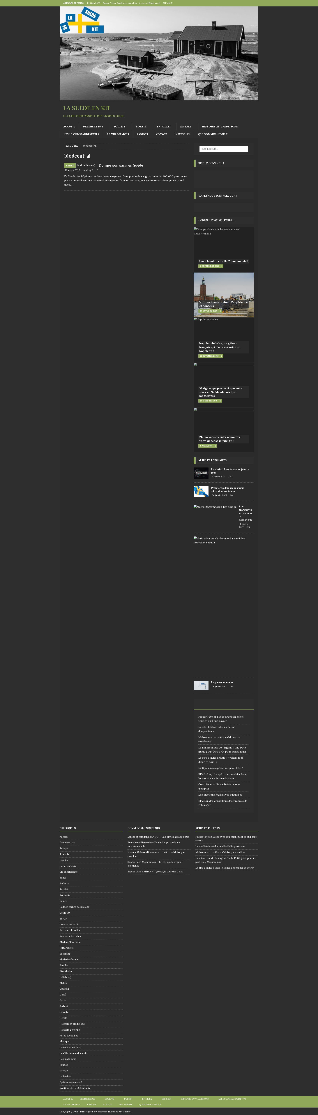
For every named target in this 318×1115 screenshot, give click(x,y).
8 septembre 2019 (209, 266)
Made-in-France (69, 959)
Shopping (65, 953)
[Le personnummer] (201, 685)
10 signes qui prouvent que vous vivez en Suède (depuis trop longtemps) (220, 392)
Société (120, 126)
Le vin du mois (118, 134)
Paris (63, 1000)
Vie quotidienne (68, 871)
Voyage (161, 134)
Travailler (65, 854)
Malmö (64, 983)
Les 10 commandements (81, 134)
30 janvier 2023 (219, 495)
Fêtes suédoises (69, 1035)
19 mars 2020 (72, 170)
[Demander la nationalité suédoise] (222, 540)
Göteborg (65, 977)
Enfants (64, 883)
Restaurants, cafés (70, 936)
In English (182, 134)
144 (231, 495)
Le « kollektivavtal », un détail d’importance (220, 846)
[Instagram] (255, 3)
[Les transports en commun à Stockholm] (215, 507)
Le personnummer (222, 682)
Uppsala (64, 988)
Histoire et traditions (220, 126)
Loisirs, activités (69, 924)
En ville (163, 126)
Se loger (64, 848)
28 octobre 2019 (208, 401)
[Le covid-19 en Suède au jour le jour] (201, 473)
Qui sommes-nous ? (213, 134)
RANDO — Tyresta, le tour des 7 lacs (162, 871)
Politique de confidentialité (75, 1088)
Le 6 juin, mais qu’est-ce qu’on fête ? (220, 768)
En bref (185, 126)
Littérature (66, 947)
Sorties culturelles (70, 930)
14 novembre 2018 (209, 356)
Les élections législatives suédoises (220, 794)
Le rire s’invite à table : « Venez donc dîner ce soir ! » (225, 867)
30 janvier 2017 (219, 686)
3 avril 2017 (206, 446)
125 (248, 527)
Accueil (69, 126)
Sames (63, 901)
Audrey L (88, 170)
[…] (71, 184)
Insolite (64, 1012)
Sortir (141, 126)
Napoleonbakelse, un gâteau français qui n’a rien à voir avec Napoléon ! (220, 347)
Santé (63, 877)
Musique (64, 1041)
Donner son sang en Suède (121, 165)
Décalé (63, 1018)
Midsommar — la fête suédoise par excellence (221, 852)
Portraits (65, 895)
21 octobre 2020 (209, 311)
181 (230, 476)
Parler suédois (68, 866)
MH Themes (125, 1111)
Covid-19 (65, 912)
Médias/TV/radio (70, 942)
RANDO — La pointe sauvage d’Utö (169, 836)
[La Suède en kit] (159, 98)
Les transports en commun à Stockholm (246, 513)
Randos (142, 134)
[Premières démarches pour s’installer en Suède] (201, 491)
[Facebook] (248, 3)
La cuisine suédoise (71, 1047)
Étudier (64, 860)
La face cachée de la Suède (74, 906)
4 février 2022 (218, 476)
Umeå (63, 994)
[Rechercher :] (224, 149)
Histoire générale (70, 1029)
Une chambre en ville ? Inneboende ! (223, 261)
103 (231, 686)
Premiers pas (93, 126)
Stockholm (66, 971)
